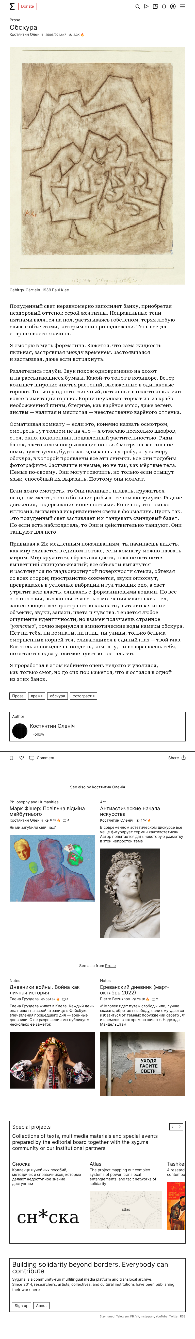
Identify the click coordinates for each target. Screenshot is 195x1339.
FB (132, 1316)
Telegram (122, 1316)
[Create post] (155, 6)
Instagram (147, 1316)
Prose (15, 20)
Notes (15, 980)
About (41, 1305)
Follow (38, 734)
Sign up (21, 1305)
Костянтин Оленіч (26, 34)
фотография (83, 695)
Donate (27, 6)
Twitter (173, 1316)
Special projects (31, 1127)
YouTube (162, 1316)
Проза (17, 695)
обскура (57, 695)
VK (137, 1316)
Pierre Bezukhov (115, 999)
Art (103, 802)
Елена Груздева (24, 999)
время (36, 695)
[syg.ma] (12, 6)
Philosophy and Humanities (34, 802)
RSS (182, 1316)
